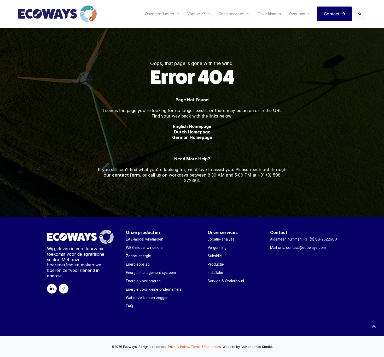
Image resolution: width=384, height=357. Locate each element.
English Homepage (192, 126)
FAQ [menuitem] (129, 306)
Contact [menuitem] (278, 232)
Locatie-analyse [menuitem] (221, 239)
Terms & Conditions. (206, 347)
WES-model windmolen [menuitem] (145, 247)
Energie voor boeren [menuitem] (143, 281)
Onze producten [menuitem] (143, 232)
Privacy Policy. (179, 347)
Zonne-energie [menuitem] (138, 256)
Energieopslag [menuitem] (138, 264)
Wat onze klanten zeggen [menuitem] (147, 298)
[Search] (360, 14)
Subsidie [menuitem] (215, 256)
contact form (126, 175)
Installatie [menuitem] (215, 273)
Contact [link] (331, 13)
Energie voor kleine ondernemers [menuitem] (154, 289)
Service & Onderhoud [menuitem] (226, 281)
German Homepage (192, 137)
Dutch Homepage (192, 131)
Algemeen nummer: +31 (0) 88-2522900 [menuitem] (303, 239)
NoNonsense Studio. (257, 347)
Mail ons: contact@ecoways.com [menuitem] (298, 247)
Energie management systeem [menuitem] (151, 273)
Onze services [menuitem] (223, 232)
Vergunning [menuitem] (217, 247)
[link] (57, 13)
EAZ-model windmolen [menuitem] (144, 239)
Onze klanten (269, 13)
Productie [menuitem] (216, 264)
